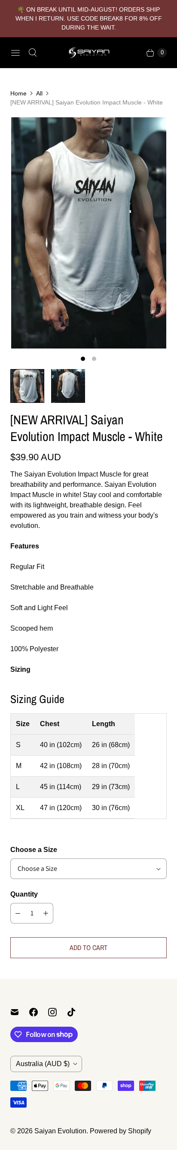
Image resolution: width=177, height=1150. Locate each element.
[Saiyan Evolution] (88, 53)
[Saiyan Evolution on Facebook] (38, 1012)
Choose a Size (33, 849)
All (39, 93)
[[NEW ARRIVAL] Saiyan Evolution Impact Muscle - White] (88, 233)
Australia (43, 1063)
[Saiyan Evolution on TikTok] (76, 1012)
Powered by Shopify (120, 1131)
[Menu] (15, 52)
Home (18, 93)
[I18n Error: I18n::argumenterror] (27, 386)
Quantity (24, 894)
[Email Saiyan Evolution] (19, 1012)
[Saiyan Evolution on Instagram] (57, 1012)
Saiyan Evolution (60, 1131)
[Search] (32, 52)
